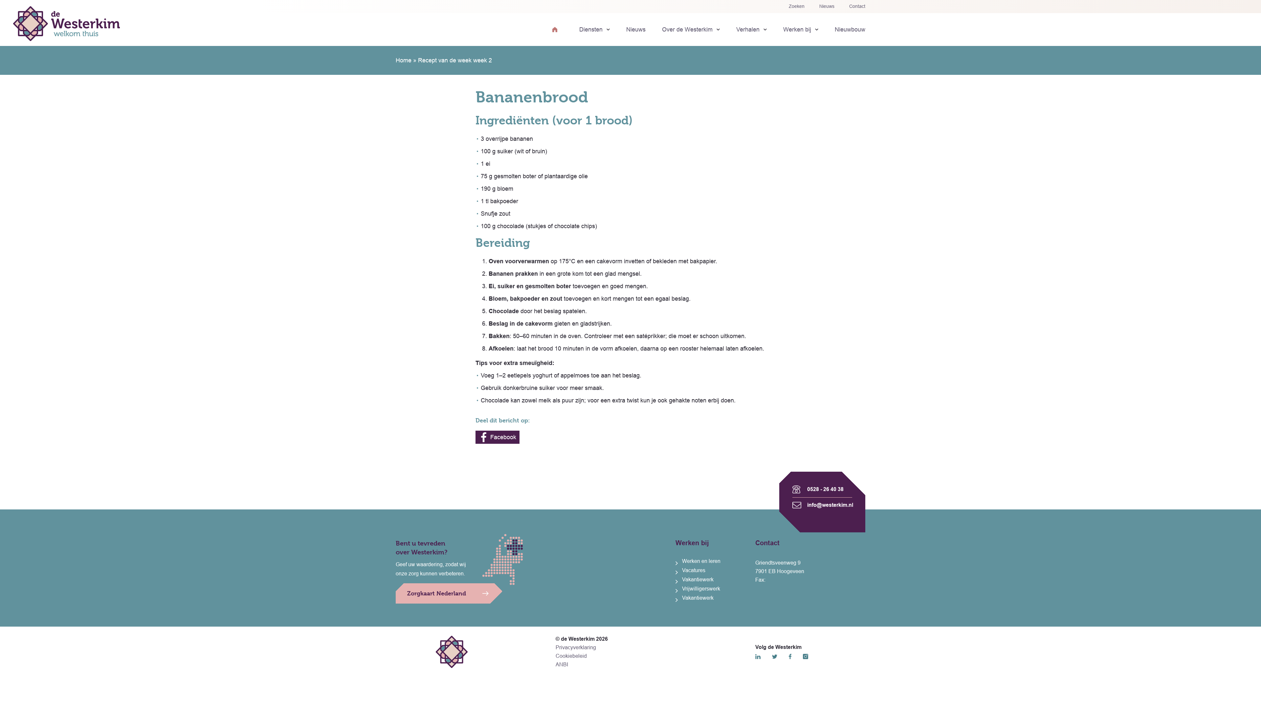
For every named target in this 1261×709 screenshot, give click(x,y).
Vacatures (693, 570)
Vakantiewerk (698, 579)
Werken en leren (701, 561)
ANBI (562, 664)
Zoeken (797, 6)
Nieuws (826, 6)
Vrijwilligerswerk (701, 588)
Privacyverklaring (576, 647)
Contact (857, 6)
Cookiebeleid (571, 656)
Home (403, 60)
